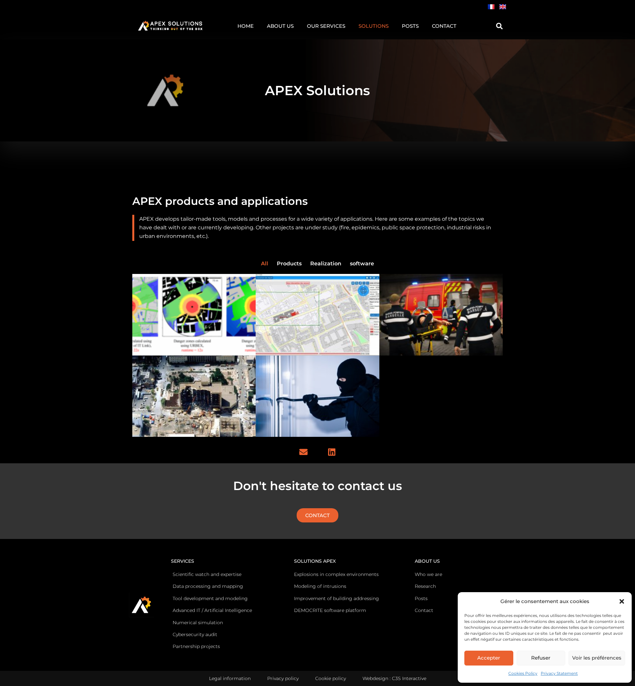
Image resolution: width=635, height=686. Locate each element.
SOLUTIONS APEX (315, 561)
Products (289, 263)
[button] (621, 601)
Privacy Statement (559, 673)
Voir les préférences (596, 658)
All (264, 263)
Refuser (540, 658)
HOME (245, 26)
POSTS (410, 26)
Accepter (488, 658)
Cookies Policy (522, 673)
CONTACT (444, 26)
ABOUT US (280, 26)
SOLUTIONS (374, 26)
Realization (325, 263)
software (362, 263)
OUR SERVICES (326, 26)
